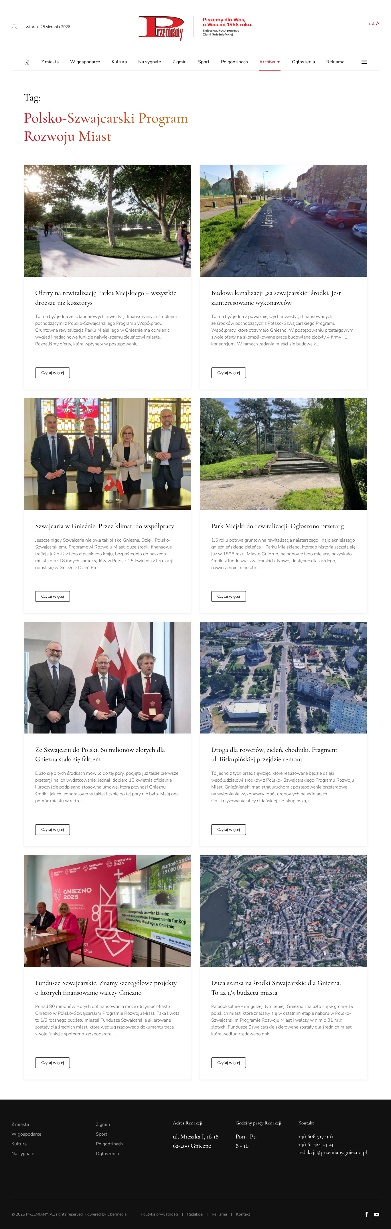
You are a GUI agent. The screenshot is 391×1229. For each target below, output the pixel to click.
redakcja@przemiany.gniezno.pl (332, 1152)
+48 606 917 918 (315, 1136)
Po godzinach (234, 62)
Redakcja (195, 1214)
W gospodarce (85, 62)
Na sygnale (149, 62)
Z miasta (50, 62)
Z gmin (180, 62)
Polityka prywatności (159, 1214)
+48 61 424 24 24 (315, 1144)
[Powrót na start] (195, 26)
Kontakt (243, 1214)
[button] (14, 27)
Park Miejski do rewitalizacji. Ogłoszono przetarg (277, 526)
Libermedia (117, 1214)
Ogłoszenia (303, 62)
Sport (204, 62)
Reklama (335, 62)
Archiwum (270, 62)
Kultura (119, 62)
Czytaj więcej (52, 372)
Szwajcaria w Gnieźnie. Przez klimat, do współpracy (104, 526)
